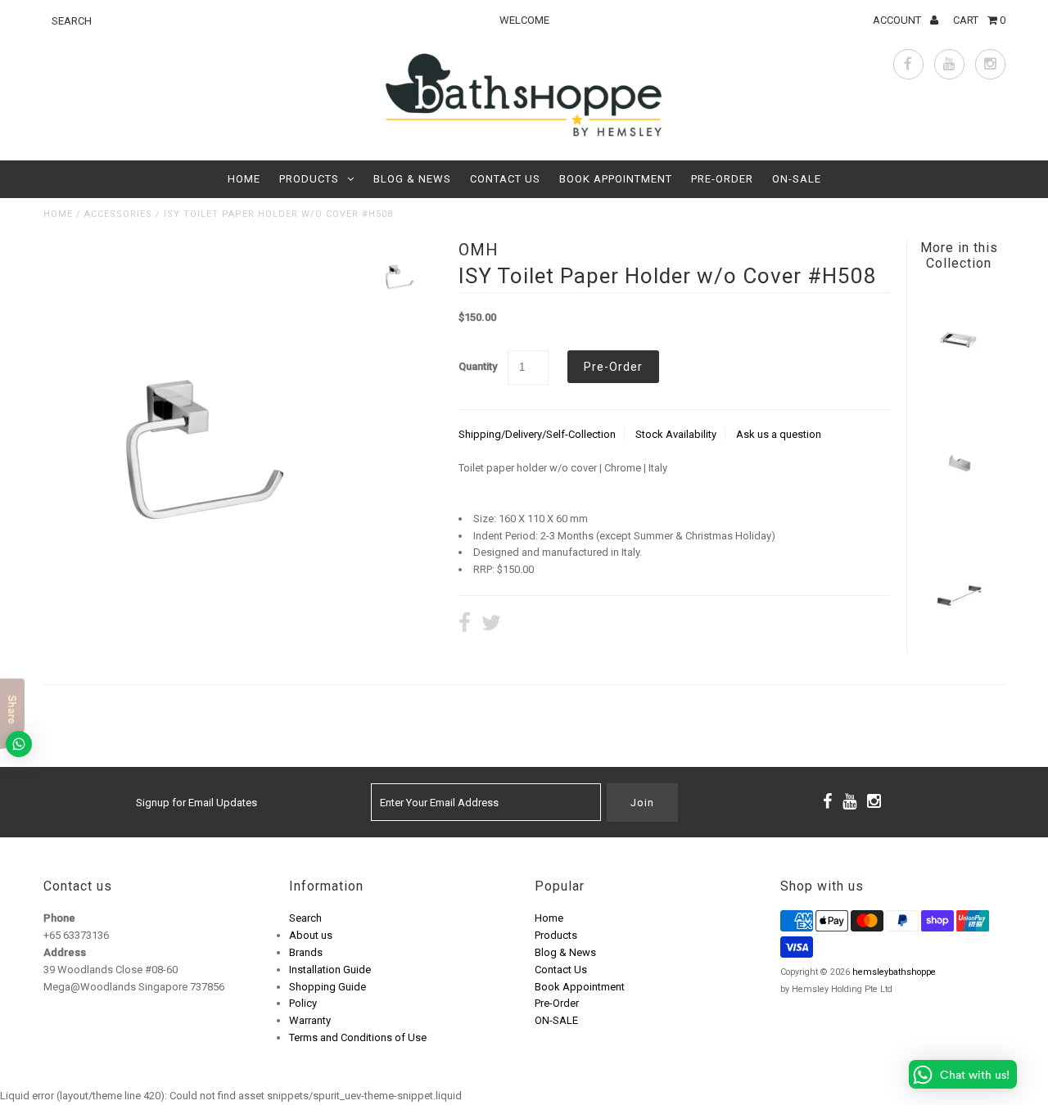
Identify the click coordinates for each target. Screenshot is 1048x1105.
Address (64, 952)
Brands (306, 952)
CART (979, 20)
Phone (59, 918)
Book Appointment (615, 179)
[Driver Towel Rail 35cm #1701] (958, 643)
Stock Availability (675, 434)
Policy (303, 1003)
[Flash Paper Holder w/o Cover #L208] (958, 388)
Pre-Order (722, 179)
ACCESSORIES (118, 214)
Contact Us (505, 179)
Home (244, 179)
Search (305, 918)
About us (310, 935)
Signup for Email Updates (196, 802)
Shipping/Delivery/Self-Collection (537, 434)
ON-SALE (796, 179)
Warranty (310, 1020)
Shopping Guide (327, 987)
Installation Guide (330, 969)
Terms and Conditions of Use (358, 1037)
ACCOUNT (898, 20)
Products (309, 179)
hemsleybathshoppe (894, 972)
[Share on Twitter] (491, 625)
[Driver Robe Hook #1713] (958, 515)
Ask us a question (778, 434)
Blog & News (412, 179)
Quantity (477, 366)
